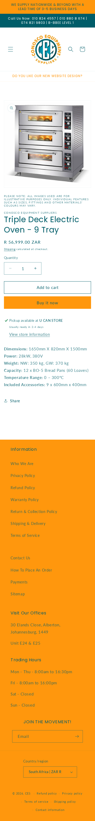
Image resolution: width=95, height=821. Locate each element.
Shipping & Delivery (28, 523)
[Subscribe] (77, 736)
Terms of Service (25, 535)
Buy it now (47, 302)
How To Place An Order (31, 570)
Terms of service (36, 801)
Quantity (11, 258)
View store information (29, 334)
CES (28, 793)
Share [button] (15, 401)
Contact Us (20, 558)
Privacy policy (72, 793)
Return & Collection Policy (34, 511)
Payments (19, 582)
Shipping (10, 249)
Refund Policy (23, 487)
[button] (10, 49)
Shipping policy (65, 801)
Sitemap (18, 594)
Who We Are (22, 463)
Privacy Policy (23, 475)
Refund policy (47, 793)
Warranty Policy (25, 499)
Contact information (50, 809)
